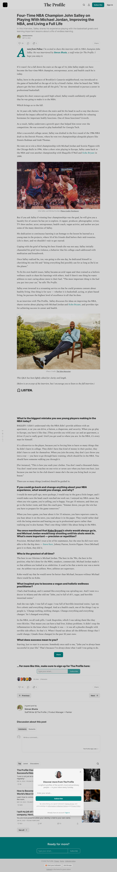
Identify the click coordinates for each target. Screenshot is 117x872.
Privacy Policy (75, 806)
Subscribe (58, 798)
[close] (80, 772)
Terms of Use (69, 804)
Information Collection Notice (58, 806)
